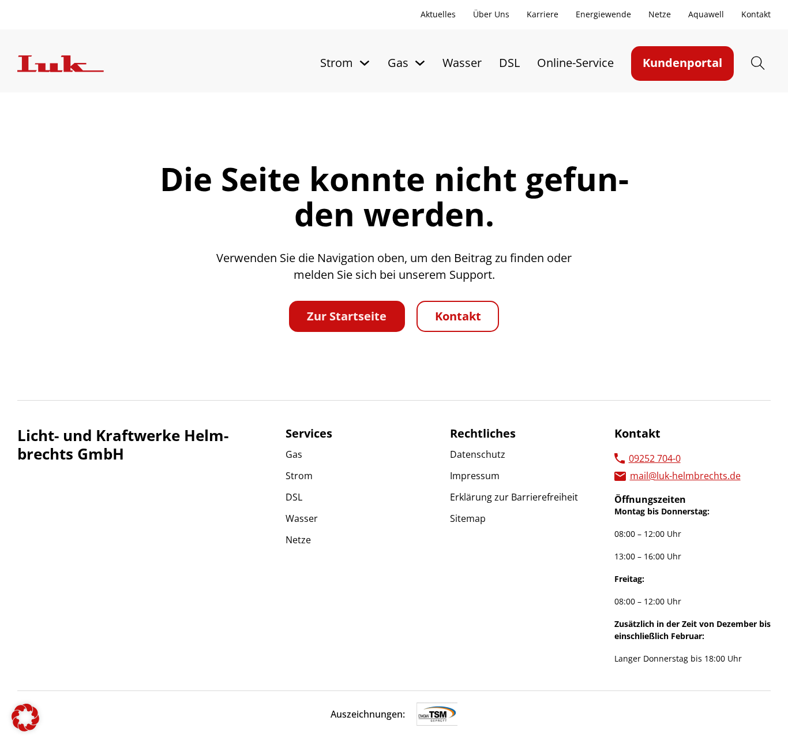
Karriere (542, 14)
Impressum (475, 475)
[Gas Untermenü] (420, 63)
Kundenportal (682, 62)
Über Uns (491, 14)
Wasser (462, 62)
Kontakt (756, 14)
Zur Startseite (347, 316)
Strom (336, 62)
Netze (659, 14)
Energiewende (603, 14)
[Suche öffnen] (758, 63)
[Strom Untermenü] (364, 63)
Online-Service (575, 62)
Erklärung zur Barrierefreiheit (514, 497)
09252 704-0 (655, 458)
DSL (509, 62)
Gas (398, 62)
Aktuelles (438, 14)
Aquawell (706, 14)
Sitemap (468, 518)
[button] (25, 717)
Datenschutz (477, 454)
